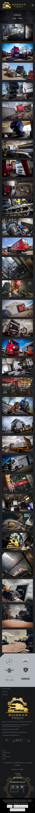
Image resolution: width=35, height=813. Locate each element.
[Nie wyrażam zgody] (33, 805)
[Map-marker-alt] (22, 787)
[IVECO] (25, 679)
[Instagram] (17, 787)
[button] (17, 769)
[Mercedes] (9, 661)
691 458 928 (17, 778)
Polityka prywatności (17, 810)
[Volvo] (25, 661)
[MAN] (9, 679)
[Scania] (25, 670)
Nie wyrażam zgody (20, 806)
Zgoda (10, 806)
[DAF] (9, 670)
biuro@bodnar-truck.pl (17, 782)
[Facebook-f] (13, 787)
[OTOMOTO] (17, 743)
